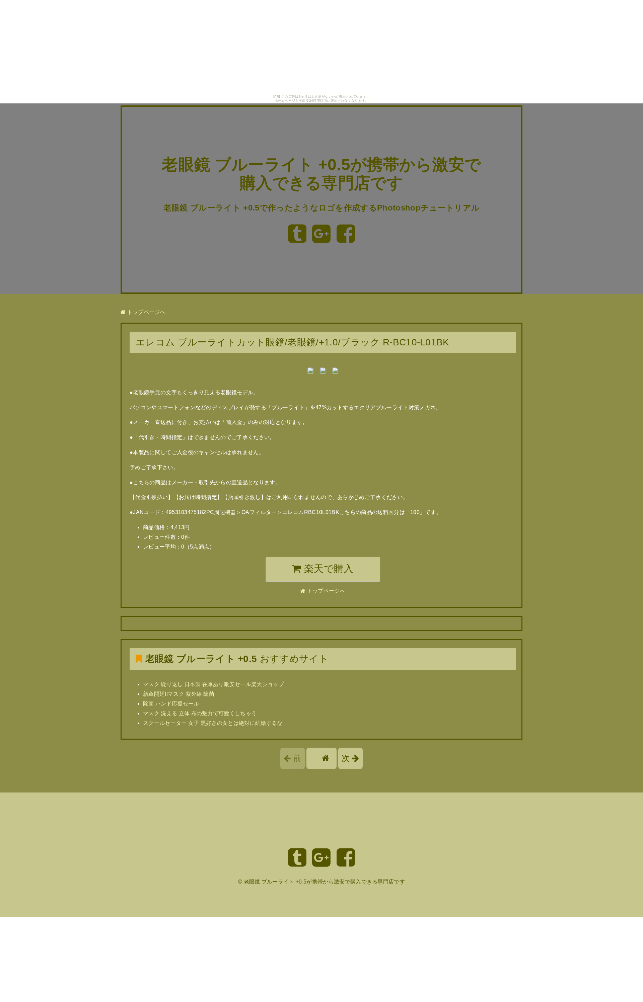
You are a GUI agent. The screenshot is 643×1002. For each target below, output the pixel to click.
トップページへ (145, 312)
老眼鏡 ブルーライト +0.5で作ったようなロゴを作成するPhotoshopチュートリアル (321, 207)
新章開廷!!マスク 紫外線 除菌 (178, 694)
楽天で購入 (327, 568)
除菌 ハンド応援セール (171, 703)
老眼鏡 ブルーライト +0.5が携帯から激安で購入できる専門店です (324, 882)
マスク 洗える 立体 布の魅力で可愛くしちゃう (200, 713)
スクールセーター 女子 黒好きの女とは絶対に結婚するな (213, 723)
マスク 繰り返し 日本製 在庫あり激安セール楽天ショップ (213, 684)
